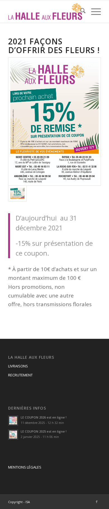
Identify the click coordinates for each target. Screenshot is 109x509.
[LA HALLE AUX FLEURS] (45, 11)
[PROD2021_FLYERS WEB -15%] (54, 121)
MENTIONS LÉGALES (24, 467)
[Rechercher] (80, 11)
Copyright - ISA (19, 502)
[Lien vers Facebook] (97, 501)
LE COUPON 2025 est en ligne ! (44, 431)
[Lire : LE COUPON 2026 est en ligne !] (13, 420)
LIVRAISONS (18, 366)
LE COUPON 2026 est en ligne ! (44, 417)
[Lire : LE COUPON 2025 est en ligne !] (13, 435)
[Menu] (93, 11)
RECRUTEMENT (20, 375)
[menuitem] (80, 11)
